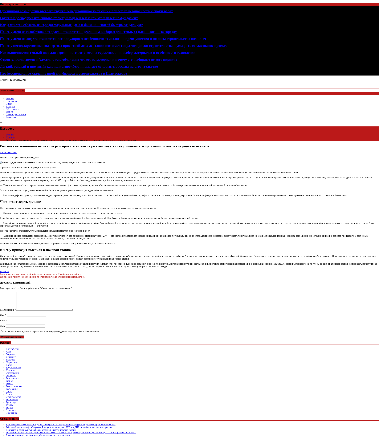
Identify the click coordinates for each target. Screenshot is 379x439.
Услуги (9, 407)
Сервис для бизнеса (16, 114)
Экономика (11, 101)
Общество (11, 375)
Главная (10, 98)
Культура (10, 106)
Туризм (9, 405)
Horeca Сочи (12, 349)
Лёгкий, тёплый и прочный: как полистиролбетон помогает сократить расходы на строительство (79, 66)
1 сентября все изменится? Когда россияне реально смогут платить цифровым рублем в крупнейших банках (60, 424)
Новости (4, 271)
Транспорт (11, 402)
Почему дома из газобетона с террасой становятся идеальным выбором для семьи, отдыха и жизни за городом (88, 32)
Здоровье (10, 354)
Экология (11, 410)
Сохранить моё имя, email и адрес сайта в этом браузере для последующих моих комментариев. (52, 331)
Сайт (2, 326)
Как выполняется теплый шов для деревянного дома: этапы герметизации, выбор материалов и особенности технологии (97, 52)
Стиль (9, 394)
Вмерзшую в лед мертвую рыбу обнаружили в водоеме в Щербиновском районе (40, 274)
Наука (9, 365)
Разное (9, 111)
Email (3, 320)
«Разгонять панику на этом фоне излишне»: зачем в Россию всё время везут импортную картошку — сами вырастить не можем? (71, 432)
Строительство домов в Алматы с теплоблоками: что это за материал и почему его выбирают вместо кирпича (88, 59)
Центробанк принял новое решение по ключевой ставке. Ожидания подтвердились (42, 277)
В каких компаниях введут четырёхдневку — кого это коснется (38, 435)
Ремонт (9, 383)
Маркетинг (11, 362)
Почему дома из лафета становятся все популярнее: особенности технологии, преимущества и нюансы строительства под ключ (103, 39)
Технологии (12, 399)
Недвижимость (13, 367)
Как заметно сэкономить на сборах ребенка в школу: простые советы (41, 430)
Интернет (11, 357)
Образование (12, 109)
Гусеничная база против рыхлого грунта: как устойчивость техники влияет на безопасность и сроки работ (86, 11)
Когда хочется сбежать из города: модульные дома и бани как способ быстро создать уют (71, 25)
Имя (3, 315)
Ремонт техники (14, 386)
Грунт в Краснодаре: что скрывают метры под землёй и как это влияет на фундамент (69, 18)
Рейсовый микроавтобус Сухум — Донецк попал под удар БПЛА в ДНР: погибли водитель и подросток (59, 427)
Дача (8, 351)
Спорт (9, 103)
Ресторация (11, 389)
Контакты (11, 117)
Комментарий (8, 310)
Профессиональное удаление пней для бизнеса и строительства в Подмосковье (63, 73)
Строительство (13, 397)
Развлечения (12, 378)
